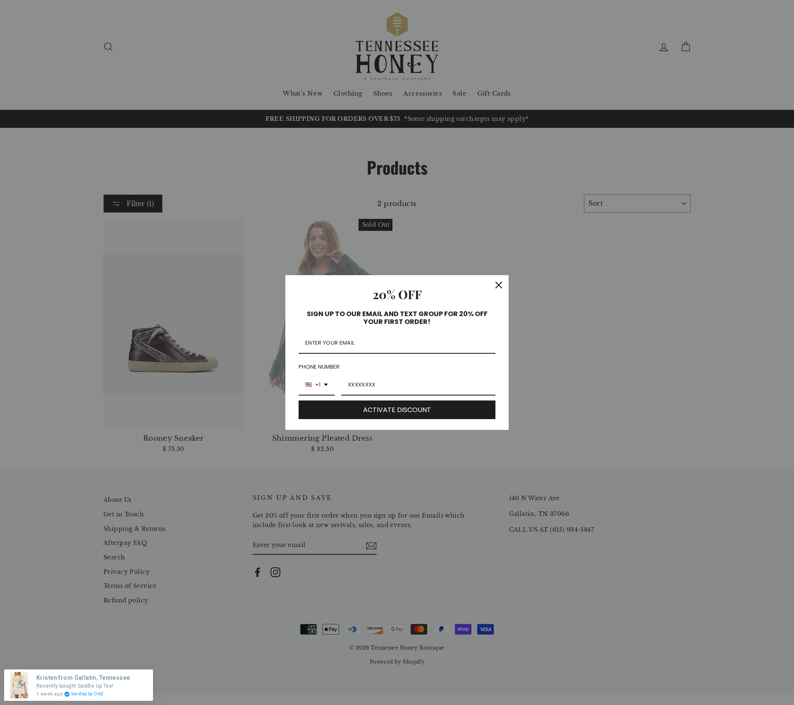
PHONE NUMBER (319, 367)
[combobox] (317, 385)
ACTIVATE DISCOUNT (397, 410)
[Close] (499, 285)
